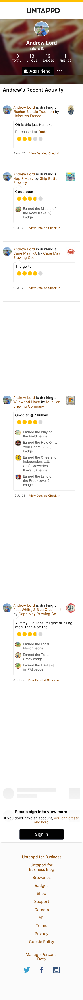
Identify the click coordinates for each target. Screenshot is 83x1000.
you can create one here (56, 820)
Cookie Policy (41, 941)
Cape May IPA (25, 253)
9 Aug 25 (19, 153)
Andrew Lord (24, 107)
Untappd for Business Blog (41, 867)
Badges (41, 885)
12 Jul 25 (19, 495)
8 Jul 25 (18, 680)
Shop (41, 893)
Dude (42, 131)
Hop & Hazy (23, 178)
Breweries (42, 877)
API (42, 917)
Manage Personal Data (42, 956)
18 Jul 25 (19, 228)
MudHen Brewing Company (36, 404)
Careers (41, 909)
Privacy (41, 933)
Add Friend (39, 71)
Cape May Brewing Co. (38, 614)
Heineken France (27, 116)
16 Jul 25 (19, 288)
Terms (41, 925)
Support (41, 901)
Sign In (41, 834)
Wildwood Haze (26, 402)
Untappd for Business (41, 857)
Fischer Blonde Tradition (33, 111)
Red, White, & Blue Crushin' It (37, 609)
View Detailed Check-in (44, 153)
